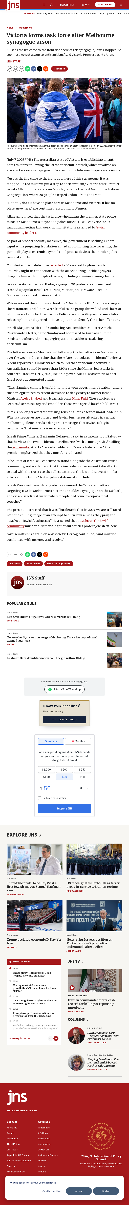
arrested (56, 265)
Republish (59, 69)
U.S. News (11, 878)
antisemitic (21, 447)
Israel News (25, 28)
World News (12, 935)
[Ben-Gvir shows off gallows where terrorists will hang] (114, 619)
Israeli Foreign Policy (58, 563)
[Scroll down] (55, 1038)
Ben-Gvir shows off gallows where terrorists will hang (43, 616)
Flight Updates (107, 13)
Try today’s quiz (65, 719)
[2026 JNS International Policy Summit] (101, 1136)
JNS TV (74, 961)
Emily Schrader (75, 1011)
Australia (15, 563)
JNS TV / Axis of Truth (78, 995)
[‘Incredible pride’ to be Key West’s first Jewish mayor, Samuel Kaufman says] (34, 859)
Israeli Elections (89, 13)
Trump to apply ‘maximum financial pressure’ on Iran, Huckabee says (33, 1014)
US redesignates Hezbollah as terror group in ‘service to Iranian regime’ (93, 885)
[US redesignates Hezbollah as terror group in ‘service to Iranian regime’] (94, 859)
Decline (106, 1191)
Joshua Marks (74, 951)
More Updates (18, 1038)
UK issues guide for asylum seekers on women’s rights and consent (35, 1002)
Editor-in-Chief (94, 1028)
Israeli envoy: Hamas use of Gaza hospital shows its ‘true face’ (32, 974)
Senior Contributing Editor (100, 1055)
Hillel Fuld (80, 398)
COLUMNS (76, 1019)
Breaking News (21, 961)
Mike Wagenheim (75, 891)
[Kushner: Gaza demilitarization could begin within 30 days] (114, 660)
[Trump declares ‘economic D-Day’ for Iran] (34, 915)
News (10, 28)
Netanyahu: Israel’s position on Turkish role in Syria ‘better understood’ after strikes (90, 943)
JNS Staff (13, 61)
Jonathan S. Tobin (96, 1042)
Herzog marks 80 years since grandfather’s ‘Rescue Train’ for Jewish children (35, 988)
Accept (79, 1191)
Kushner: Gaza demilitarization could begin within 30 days (46, 658)
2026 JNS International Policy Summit (101, 1157)
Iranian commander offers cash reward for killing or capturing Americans (91, 1003)
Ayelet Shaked (31, 398)
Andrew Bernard (15, 894)
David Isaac (13, 620)
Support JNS (105, 4)
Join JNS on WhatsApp (67, 689)
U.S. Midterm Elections (67, 13)
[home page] (13, 5)
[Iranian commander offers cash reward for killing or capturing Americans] (95, 980)
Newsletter (67, 5)
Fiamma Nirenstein (97, 1069)
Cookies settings (51, 1191)
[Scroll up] (50, 1038)
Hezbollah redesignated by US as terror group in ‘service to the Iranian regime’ (35, 1027)
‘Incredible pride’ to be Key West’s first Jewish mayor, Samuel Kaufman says (33, 886)
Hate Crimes (33, 563)
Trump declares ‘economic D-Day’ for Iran (34, 941)
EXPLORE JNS (22, 835)
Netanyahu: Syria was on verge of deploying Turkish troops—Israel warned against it (52, 639)
